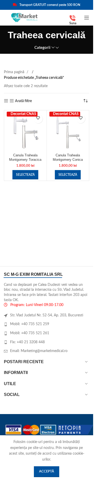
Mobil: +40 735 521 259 (29, 324)
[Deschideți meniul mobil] (86, 17)
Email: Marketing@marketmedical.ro (39, 351)
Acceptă (46, 471)
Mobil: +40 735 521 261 (29, 333)
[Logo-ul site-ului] (24, 17)
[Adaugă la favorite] (38, 118)
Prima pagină (14, 72)
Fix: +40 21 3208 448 (27, 342)
